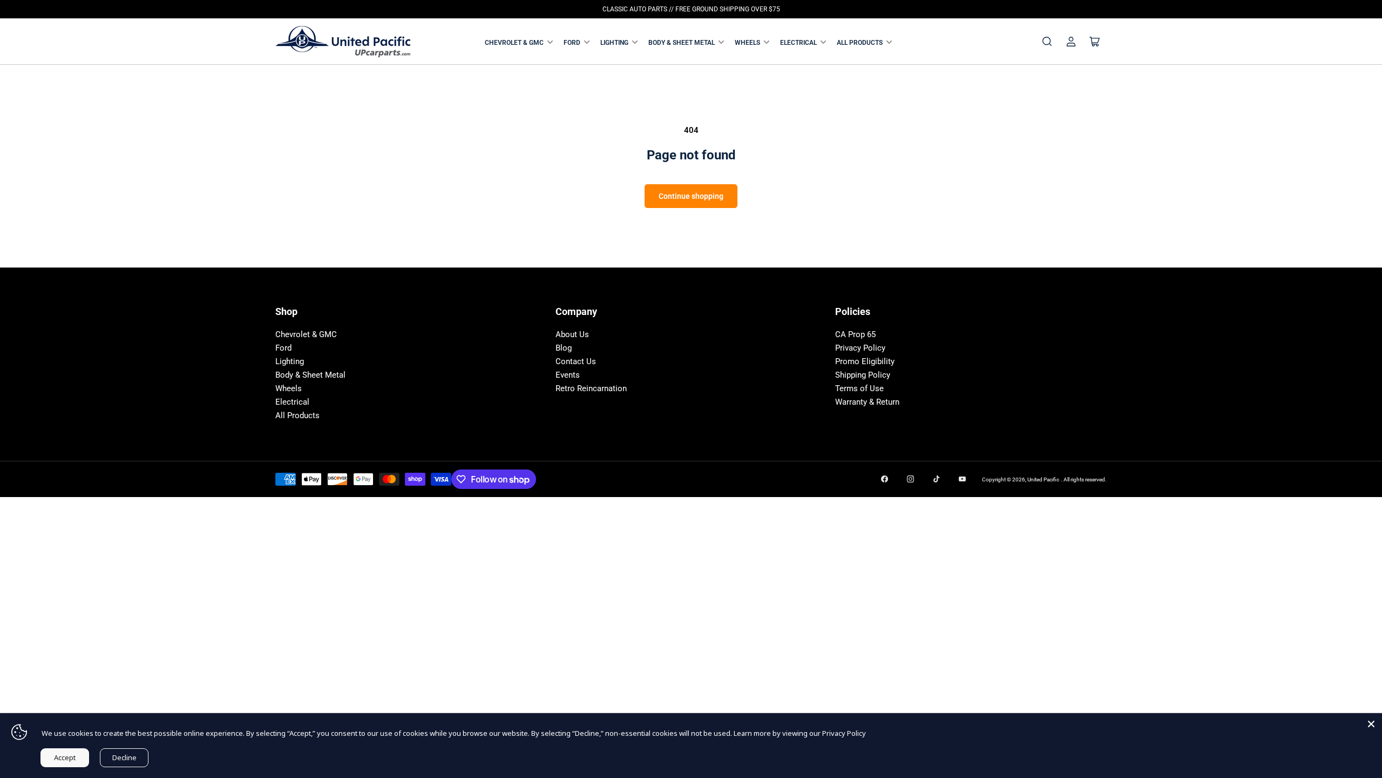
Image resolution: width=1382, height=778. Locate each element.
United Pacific (1043, 479)
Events (567, 375)
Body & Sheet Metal (681, 42)
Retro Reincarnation (591, 388)
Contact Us (575, 361)
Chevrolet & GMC (514, 42)
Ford (572, 42)
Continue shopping (691, 196)
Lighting (614, 42)
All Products (860, 42)
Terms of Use (859, 388)
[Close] (1371, 724)
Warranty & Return (867, 402)
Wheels (747, 42)
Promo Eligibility (865, 361)
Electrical (798, 42)
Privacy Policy (860, 348)
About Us (572, 334)
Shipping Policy (862, 375)
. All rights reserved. (1084, 479)
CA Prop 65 (855, 334)
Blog (563, 348)
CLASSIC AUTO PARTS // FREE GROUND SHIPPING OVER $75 (691, 9)
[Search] (1047, 41)
